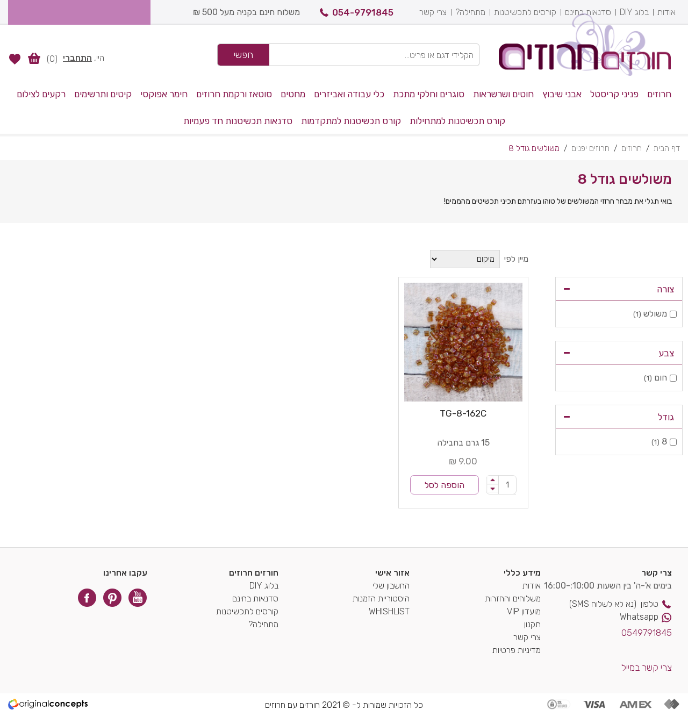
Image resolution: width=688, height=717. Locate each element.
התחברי (77, 58)
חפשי (243, 55)
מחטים (293, 94)
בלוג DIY (634, 12)
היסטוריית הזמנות (381, 598)
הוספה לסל (444, 485)
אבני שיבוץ (562, 94)
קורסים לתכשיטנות (525, 12)
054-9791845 (362, 12)
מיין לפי (516, 259)
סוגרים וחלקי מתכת (428, 94)
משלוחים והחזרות (513, 598)
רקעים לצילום (41, 94)
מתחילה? (470, 12)
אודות (666, 12)
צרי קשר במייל (646, 667)
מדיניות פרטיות (516, 650)
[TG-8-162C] (463, 342)
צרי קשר (433, 12)
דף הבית (667, 148)
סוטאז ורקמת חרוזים (234, 94)
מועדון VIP (524, 611)
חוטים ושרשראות (503, 94)
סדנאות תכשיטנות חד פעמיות (237, 121)
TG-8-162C (463, 413)
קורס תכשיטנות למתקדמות (351, 121)
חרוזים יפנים (590, 148)
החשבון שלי (391, 585)
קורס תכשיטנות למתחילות (457, 121)
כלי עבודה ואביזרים (349, 94)
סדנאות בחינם (588, 12)
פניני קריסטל (614, 94)
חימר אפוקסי (164, 94)
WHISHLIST (389, 611)
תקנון (532, 624)
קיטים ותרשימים (103, 94)
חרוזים (659, 94)
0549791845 (646, 632)
